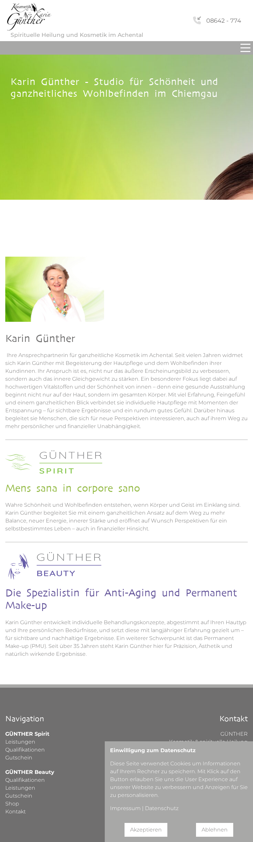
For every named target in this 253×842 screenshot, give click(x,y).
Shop (12, 804)
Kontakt (15, 811)
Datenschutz (162, 808)
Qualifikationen (25, 750)
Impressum (125, 808)
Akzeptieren (146, 830)
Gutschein (18, 757)
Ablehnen (215, 830)
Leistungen (20, 742)
